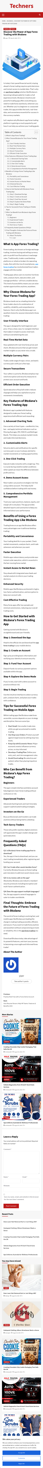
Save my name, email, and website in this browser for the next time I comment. (21, 1198)
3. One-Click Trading (16, 163)
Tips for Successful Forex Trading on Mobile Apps (21, 208)
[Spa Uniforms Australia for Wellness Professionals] (21, 1107)
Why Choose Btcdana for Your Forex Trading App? (21, 139)
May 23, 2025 (14, 38)
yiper (6, 38)
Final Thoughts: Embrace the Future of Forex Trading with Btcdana (21, 231)
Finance (13, 29)
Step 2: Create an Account (18, 197)
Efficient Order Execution (18, 153)
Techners (21, 6)
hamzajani (7, 1333)
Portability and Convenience (19, 176)
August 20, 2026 (18, 1052)
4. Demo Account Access (18, 166)
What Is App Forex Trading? (15, 135)
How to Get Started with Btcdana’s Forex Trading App (20, 190)
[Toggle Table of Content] (35, 132)
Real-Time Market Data (18, 146)
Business (6, 29)
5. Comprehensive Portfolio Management (23, 168)
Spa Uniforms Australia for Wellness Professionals (21, 1123)
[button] (4, 14)
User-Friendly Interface (17, 143)
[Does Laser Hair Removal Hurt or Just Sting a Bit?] (21, 1277)
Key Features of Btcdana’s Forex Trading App (21, 156)
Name (6, 1177)
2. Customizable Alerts (17, 161)
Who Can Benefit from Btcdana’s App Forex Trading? (21, 213)
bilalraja (7, 1296)
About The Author (16, 235)
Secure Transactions (16, 151)
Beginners (13, 217)
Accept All (21, 1453)
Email (24, 1177)
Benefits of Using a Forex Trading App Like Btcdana (20, 172)
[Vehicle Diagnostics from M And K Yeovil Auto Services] (21, 1069)
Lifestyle (6, 1325)
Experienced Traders (17, 220)
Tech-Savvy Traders (16, 225)
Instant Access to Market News (20, 181)
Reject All (21, 1463)
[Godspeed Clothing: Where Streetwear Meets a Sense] (21, 1314)
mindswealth (8, 1052)
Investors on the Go (16, 222)
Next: (20, 1003)
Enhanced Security (16, 184)
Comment (7, 1149)
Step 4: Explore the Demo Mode (20, 202)
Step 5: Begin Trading (17, 204)
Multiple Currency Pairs (18, 148)
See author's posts (21, 981)
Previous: (19, 995)
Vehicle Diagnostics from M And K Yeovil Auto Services (19, 1247)
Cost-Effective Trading (17, 186)
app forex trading (12, 92)
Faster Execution (15, 179)
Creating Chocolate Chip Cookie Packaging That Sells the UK (21, 1238)
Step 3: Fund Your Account (18, 199)
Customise (21, 1458)
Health (6, 1288)
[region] (21, 1452)
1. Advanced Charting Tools (19, 158)
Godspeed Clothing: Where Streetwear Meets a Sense (20, 1229)
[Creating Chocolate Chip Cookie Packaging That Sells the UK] (21, 1031)
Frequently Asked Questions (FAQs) (18, 227)
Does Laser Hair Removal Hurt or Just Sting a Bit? (20, 1222)
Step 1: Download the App (18, 194)
